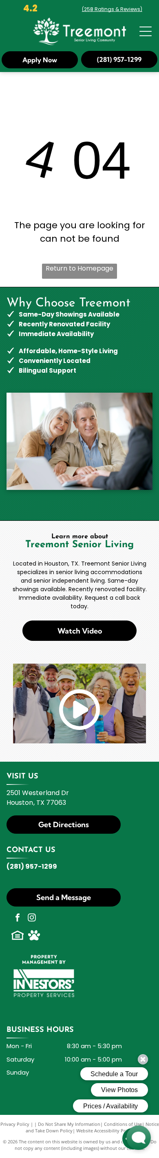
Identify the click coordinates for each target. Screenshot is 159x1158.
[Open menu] (145, 31)
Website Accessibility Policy (104, 1130)
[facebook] (17, 918)
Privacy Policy (14, 1124)
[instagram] (32, 918)
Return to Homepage (79, 268)
